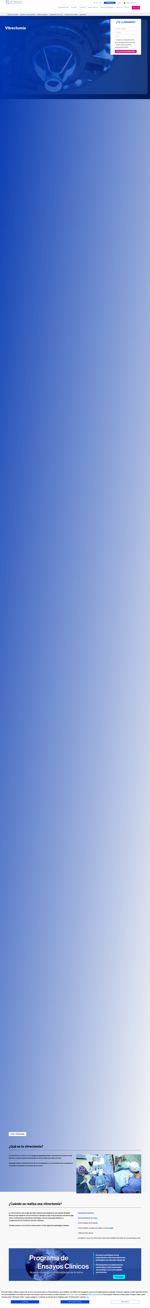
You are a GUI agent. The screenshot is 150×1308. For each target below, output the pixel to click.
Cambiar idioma (130, 3)
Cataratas (83, 7)
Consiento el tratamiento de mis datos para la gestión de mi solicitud (125, 41)
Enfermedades (42, 14)
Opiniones (83, 14)
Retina (13, 1134)
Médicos (119, 7)
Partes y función (12, 14)
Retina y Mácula (93, 7)
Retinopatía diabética (86, 1213)
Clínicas (127, 7)
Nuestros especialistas (27, 14)
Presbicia (74, 7)
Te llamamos (110, 3)
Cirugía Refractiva (63, 7)
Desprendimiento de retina (87, 1218)
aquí (87, 1297)
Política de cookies (72, 1294)
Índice (119, 3)
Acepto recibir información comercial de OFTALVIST (123, 46)
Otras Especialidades (106, 7)
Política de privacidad (95, 1294)
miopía (111, 1228)
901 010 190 (97, 3)
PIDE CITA (136, 7)
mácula (95, 1223)
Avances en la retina (71, 14)
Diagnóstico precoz (56, 14)
